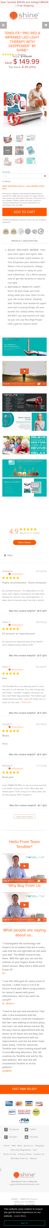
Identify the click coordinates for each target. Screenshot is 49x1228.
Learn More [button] (20, 1216)
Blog (19, 1145)
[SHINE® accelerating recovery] (24, 16)
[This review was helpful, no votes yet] (38, 610)
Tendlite (11, 2)
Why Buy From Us (19, 1158)
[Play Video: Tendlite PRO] (24, 371)
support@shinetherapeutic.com (24, 1184)
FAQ (14, 1145)
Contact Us (38, 1154)
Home (7, 1145)
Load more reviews (24, 816)
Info (35, 1150)
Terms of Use (9, 1154)
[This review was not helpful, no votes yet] (44, 610)
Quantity (6, 172)
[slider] (21, 384)
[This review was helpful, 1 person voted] (39, 805)
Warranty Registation (21, 1150)
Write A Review (24, 542)
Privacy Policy (25, 1154)
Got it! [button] (24, 1223)
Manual (33, 1158)
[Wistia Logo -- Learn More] (39, 384)
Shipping (39, 1145)
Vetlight (35, 2)
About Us (28, 1145)
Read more (26, 702)
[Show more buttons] (44, 384)
